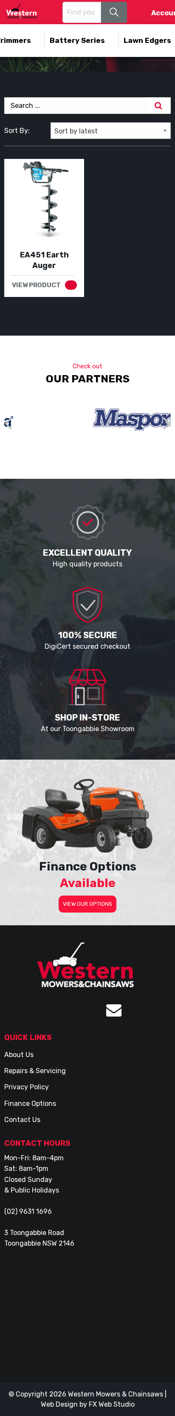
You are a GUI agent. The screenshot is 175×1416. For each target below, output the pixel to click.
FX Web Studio (112, 1404)
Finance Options (30, 1103)
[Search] (158, 105)
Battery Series (77, 40)
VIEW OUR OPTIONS (87, 904)
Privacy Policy (26, 1087)
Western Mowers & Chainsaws (115, 1394)
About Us (19, 1055)
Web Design (59, 1404)
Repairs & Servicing (35, 1071)
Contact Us (22, 1120)
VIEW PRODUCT (36, 285)
